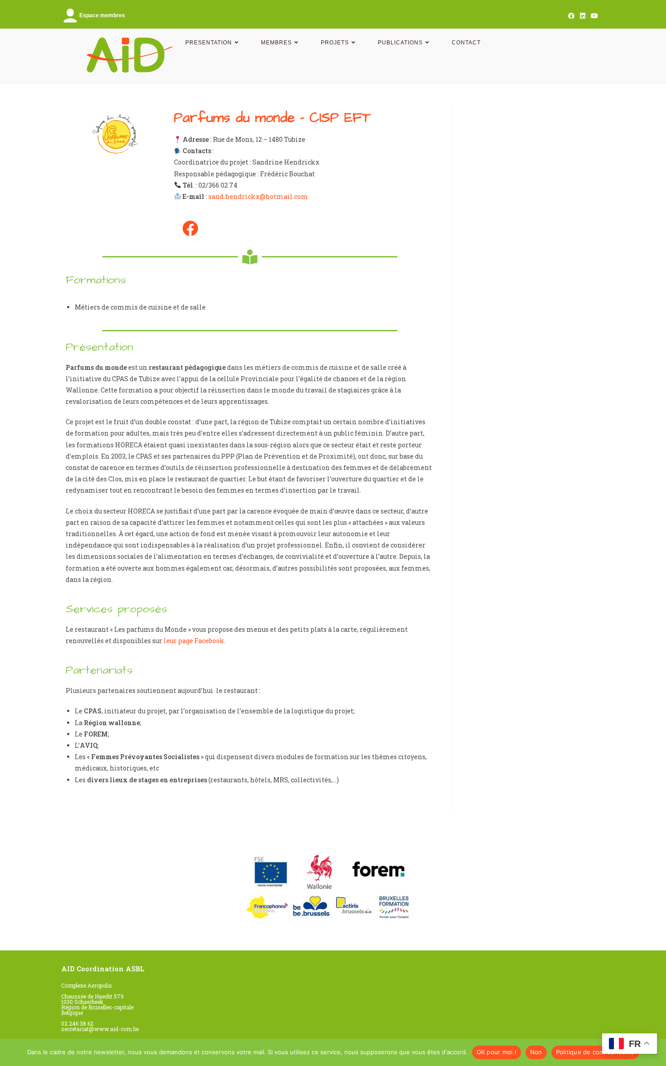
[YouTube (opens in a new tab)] (593, 15)
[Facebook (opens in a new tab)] (571, 15)
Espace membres (102, 15)
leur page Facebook (194, 640)
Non (536, 1052)
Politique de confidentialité (595, 1052)
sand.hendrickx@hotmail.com (258, 196)
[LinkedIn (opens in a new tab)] (582, 15)
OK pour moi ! (496, 1052)
